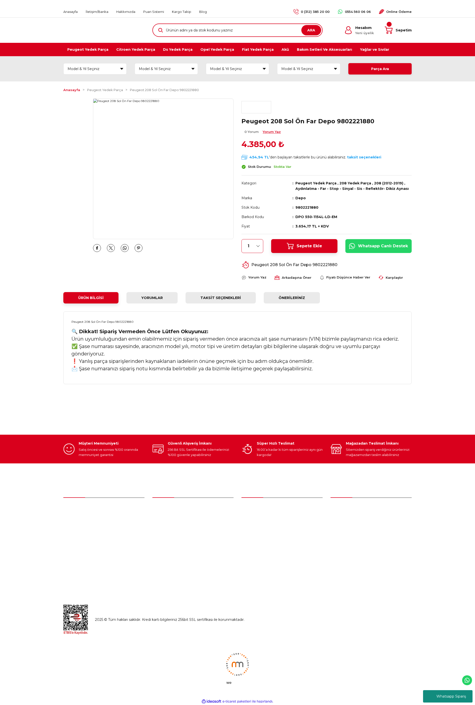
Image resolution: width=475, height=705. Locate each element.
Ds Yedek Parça (256, 539)
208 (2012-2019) (388, 183)
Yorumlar (152, 298)
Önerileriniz (292, 298)
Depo (300, 198)
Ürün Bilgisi (91, 298)
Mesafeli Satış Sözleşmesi (353, 519)
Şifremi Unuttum (167, 529)
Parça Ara (380, 69)
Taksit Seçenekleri (220, 298)
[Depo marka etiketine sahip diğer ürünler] (256, 107)
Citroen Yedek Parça (259, 529)
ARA (311, 30)
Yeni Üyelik (161, 508)
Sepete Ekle (309, 246)
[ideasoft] (211, 701)
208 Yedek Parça (355, 183)
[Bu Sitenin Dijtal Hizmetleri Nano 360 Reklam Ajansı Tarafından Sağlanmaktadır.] (237, 668)
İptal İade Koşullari (346, 539)
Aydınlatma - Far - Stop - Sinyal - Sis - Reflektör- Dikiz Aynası (352, 188)
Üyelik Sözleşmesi (346, 508)
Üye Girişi (160, 519)
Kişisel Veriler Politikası (350, 550)
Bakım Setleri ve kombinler (264, 508)
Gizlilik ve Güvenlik (346, 529)
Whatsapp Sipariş (451, 696)
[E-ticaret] (236, 701)
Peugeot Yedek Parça (315, 183)
